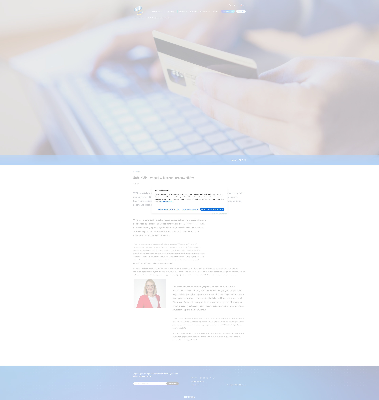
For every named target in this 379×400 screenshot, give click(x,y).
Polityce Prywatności (166, 201)
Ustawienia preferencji (190, 209)
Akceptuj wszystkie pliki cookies (212, 209)
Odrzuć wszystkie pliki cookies (169, 209)
